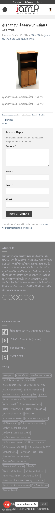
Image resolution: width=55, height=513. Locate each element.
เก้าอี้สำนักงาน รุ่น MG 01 (35, 442)
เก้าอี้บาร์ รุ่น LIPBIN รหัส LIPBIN (16, 433)
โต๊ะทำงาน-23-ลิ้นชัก (11, 476)
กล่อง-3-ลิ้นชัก (22, 375)
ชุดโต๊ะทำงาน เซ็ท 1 (11, 395)
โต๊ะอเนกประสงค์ (10, 490)
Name (9, 171)
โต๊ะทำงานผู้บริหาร (40, 485)
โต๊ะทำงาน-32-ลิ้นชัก (31, 476)
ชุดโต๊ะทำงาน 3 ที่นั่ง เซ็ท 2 (34, 385)
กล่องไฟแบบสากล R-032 (13, 380)
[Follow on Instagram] (25, 16)
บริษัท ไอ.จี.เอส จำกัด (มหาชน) (25, 339)
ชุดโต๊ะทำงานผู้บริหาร (12, 390)
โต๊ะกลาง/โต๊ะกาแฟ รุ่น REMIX (15, 462)
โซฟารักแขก (25, 452)
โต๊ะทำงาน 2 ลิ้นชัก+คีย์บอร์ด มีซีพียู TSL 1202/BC (23, 481)
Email (9, 185)
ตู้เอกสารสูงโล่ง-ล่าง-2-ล (13, 414)
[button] (39, 2)
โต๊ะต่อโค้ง (31, 466)
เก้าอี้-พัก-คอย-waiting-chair (36, 419)
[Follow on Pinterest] (33, 16)
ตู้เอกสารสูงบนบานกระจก (30, 404)
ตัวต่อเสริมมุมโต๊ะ (29, 395)
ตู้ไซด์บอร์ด (29, 414)
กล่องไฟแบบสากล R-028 (41, 375)
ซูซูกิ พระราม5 (17, 348)
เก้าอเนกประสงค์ (10, 452)
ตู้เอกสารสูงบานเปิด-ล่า (35, 409)
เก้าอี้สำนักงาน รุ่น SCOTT (14, 447)
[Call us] (20, 297)
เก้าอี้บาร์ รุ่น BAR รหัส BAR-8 (32, 423)
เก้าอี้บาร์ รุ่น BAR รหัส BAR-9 (15, 428)
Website (9, 199)
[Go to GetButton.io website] (7, 510)
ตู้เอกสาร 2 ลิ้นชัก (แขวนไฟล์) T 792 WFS (20, 399)
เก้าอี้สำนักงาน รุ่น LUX (12, 442)
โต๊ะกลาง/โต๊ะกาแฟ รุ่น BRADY (16, 457)
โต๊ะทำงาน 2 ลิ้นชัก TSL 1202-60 (16, 485)
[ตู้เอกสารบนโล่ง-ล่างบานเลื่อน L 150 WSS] (27, 69)
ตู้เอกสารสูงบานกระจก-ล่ (13, 409)
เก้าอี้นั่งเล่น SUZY (10, 423)
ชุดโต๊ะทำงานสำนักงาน (33, 390)
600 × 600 (35, 35)
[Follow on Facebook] (22, 16)
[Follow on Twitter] (29, 16)
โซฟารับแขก (38, 452)
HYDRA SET (16, 356)
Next (6, 123)
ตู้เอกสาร (42, 395)
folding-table (8, 375)
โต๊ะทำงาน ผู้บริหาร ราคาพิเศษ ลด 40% (30, 330)
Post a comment (8, 115)
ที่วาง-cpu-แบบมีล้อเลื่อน (13, 419)
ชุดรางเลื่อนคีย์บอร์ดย (12, 385)
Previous (7, 120)
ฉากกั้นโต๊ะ (30, 380)
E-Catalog (29, 2)
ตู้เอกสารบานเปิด (10, 404)
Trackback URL (38, 115)
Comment (11, 146)
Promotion (17, 2)
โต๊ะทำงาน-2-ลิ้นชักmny (12, 471)
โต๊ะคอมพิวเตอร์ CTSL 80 (13, 466)
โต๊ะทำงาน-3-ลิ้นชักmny (35, 471)
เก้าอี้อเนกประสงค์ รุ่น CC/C (38, 447)
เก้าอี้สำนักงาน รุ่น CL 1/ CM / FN (16, 438)
